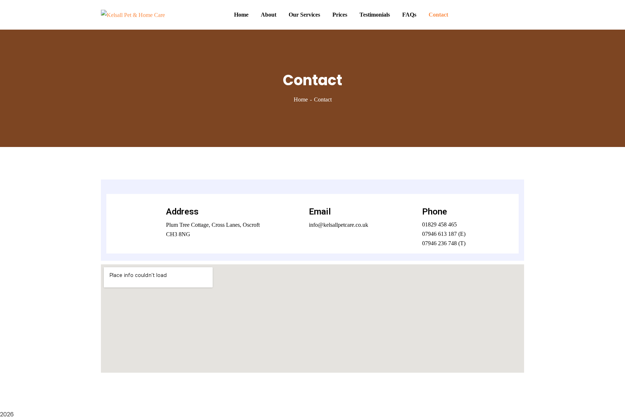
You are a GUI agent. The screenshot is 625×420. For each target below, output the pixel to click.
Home (301, 99)
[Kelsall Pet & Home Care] (133, 14)
